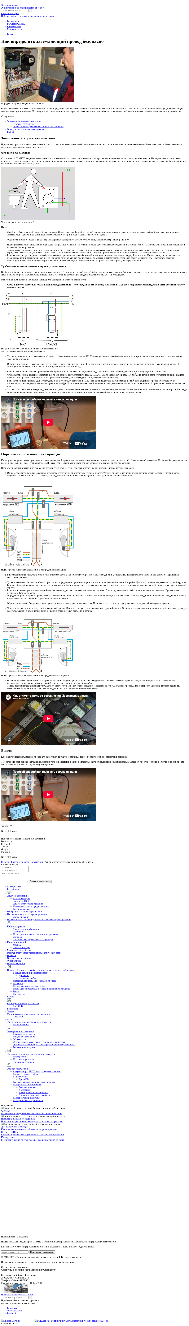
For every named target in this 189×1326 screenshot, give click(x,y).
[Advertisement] (23, 1188)
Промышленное (21, 1024)
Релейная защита (21, 909)
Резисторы (12, 1008)
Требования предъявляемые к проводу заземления (38, 126)
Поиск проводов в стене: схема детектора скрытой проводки (32, 1121)
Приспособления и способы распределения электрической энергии (41, 970)
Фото (9, 1019)
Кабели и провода (16, 926)
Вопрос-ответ (14, 21)
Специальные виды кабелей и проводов (33, 939)
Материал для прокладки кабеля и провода (34, 980)
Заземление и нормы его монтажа (24, 121)
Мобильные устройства (19, 950)
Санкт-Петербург (21, 947)
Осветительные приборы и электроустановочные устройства (44, 1044)
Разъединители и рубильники (28, 1100)
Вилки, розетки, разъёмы (25, 1074)
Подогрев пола (20, 1056)
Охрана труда (14, 960)
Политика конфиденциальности (17, 1294)
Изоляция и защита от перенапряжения (27, 914)
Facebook (11, 1313)
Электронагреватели (23, 1062)
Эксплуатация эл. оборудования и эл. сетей (29, 1022)
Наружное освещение (24, 1036)
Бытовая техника (27, 1087)
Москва (17, 945)
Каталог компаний (16, 942)
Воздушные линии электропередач (30, 973)
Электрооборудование (18, 1068)
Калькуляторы (14, 26)
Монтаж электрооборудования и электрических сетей (34, 953)
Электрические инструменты (33, 1092)
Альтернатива (14, 886)
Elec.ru (104, 1321)
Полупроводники (16, 963)
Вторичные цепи (21, 898)
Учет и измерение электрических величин (28, 1014)
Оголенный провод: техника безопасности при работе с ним (31, 1113)
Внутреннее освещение (25, 1034)
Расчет (16, 991)
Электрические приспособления (35, 1095)
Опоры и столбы (27, 978)
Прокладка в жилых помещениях (30, 986)
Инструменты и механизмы (27, 1084)
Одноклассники (15, 1310)
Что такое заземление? (24, 124)
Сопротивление (21, 917)
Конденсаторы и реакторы (26, 1098)
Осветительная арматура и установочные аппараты (39, 1042)
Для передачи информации (26, 929)
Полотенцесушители (23, 1059)
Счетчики (18, 1016)
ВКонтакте (12, 1308)
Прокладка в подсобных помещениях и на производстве (41, 988)
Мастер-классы (14, 29)
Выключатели (20, 1076)
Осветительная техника (19, 958)
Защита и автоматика (17, 895)
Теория (10, 1011)
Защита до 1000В (21, 901)
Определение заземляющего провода (25, 129)
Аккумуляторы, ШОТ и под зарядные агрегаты (37, 1071)
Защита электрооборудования (28, 903)
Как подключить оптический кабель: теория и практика (29, 1129)
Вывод (10, 132)
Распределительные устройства (23, 1003)
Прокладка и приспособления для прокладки (35, 934)
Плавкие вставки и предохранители (31, 906)
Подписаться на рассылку (42, 1252)
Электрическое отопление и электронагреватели (31, 1054)
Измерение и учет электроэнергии (24, 911)
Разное (10, 996)
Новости (11, 955)
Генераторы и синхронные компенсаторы (34, 1082)
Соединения (19, 994)
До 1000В (24, 975)
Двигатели (24, 1090)
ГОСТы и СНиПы (16, 24)
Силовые (17, 937)
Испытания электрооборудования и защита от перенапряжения (39, 919)
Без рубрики (13, 889)
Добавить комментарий (40, 881)
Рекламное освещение (24, 1047)
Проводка (18, 983)
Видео (10, 34)
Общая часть (19, 1039)
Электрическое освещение (20, 1031)
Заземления (19, 931)
